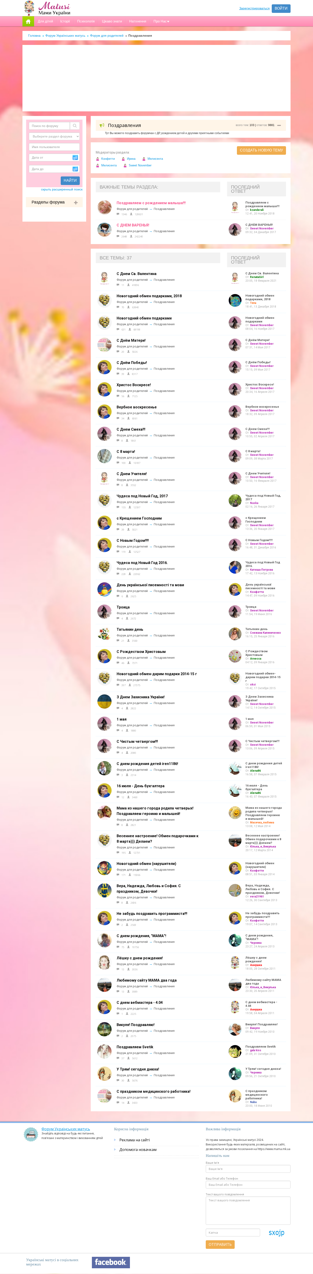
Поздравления (164, 209)
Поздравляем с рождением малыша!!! (151, 203)
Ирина (130, 158)
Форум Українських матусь (65, 35)
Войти (281, 8)
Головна (34, 35)
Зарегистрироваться (254, 8)
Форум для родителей (107, 35)
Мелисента (155, 158)
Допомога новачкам (137, 1149)
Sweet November (139, 165)
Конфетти (107, 158)
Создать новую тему (261, 150)
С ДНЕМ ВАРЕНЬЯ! (133, 225)
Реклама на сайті (134, 1140)
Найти (70, 180)
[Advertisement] (156, 78)
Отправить (220, 1244)
